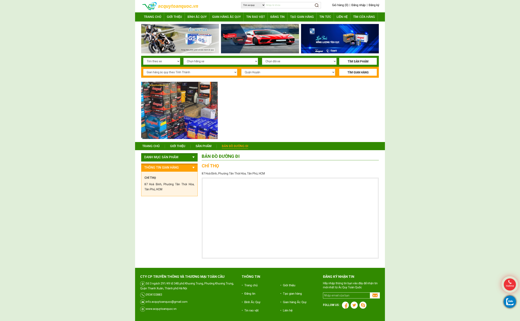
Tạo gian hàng (302, 17)
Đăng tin (277, 17)
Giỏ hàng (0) (340, 5)
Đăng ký (374, 5)
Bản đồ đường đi (235, 146)
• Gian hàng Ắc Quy (293, 302)
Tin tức (325, 17)
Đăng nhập (358, 5)
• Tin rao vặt (250, 310)
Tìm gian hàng (358, 72)
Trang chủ (152, 17)
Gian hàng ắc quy (226, 17)
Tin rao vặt (255, 17)
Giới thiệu (174, 17)
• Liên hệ (286, 310)
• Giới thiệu (287, 285)
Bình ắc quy (197, 17)
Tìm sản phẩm (358, 61)
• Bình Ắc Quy (251, 302)
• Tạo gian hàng (291, 293)
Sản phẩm (203, 146)
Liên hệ (342, 17)
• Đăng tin (248, 293)
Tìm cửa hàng (364, 17)
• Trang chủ (250, 285)
